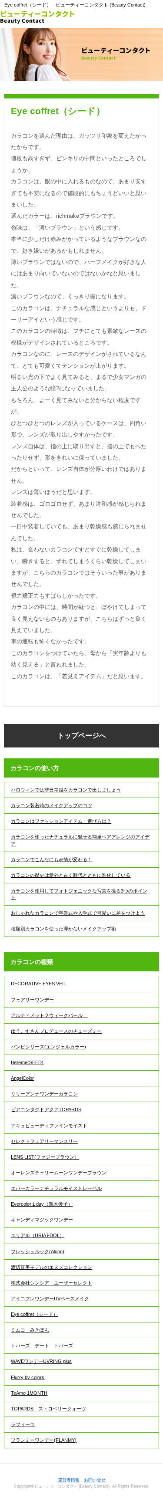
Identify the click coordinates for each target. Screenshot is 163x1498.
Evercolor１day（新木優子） (42, 1204)
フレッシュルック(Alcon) (37, 1251)
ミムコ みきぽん (30, 1329)
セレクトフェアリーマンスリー (44, 1141)
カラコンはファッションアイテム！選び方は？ (61, 821)
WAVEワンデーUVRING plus (41, 1361)
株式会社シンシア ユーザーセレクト (51, 1282)
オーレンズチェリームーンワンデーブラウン (58, 1172)
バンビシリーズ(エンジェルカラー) (48, 1046)
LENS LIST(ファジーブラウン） (45, 1157)
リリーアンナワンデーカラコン (44, 1093)
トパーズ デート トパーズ (42, 1345)
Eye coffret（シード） (34, 1314)
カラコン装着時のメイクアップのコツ (51, 805)
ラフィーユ (23, 1424)
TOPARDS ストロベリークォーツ (48, 1408)
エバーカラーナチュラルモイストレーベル (56, 1188)
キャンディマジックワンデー (42, 1219)
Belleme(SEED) (27, 1062)
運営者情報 (69, 1480)
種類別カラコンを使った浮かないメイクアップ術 (63, 928)
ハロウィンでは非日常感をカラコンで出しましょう (66, 789)
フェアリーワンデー (32, 999)
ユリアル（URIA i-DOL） (37, 1235)
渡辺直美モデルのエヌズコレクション (51, 1267)
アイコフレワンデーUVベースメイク (50, 1298)
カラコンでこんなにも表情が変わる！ (51, 859)
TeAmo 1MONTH (29, 1393)
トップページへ (81, 735)
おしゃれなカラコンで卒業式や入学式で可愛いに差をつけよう (78, 913)
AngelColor (22, 1078)
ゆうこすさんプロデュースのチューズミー (56, 1031)
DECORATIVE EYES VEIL (38, 983)
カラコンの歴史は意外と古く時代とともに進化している (70, 875)
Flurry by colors (27, 1377)
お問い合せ (95, 1480)
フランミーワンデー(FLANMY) (44, 1440)
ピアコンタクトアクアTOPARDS (46, 1109)
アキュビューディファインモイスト (49, 1125)
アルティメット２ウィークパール (49, 1015)
